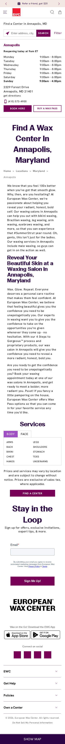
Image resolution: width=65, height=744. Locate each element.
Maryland (39, 171)
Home (8, 171)
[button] (52, 12)
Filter (58, 33)
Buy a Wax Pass (47, 108)
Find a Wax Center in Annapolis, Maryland (32, 144)
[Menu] (5, 12)
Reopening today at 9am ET (21, 51)
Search (43, 33)
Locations (22, 171)
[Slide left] (6, 3)
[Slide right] (59, 3)
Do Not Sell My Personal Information (32, 722)
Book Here (17, 108)
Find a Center (32, 493)
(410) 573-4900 (17, 101)
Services (32, 424)
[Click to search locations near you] (7, 33)
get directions (12, 95)
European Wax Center (26, 717)
